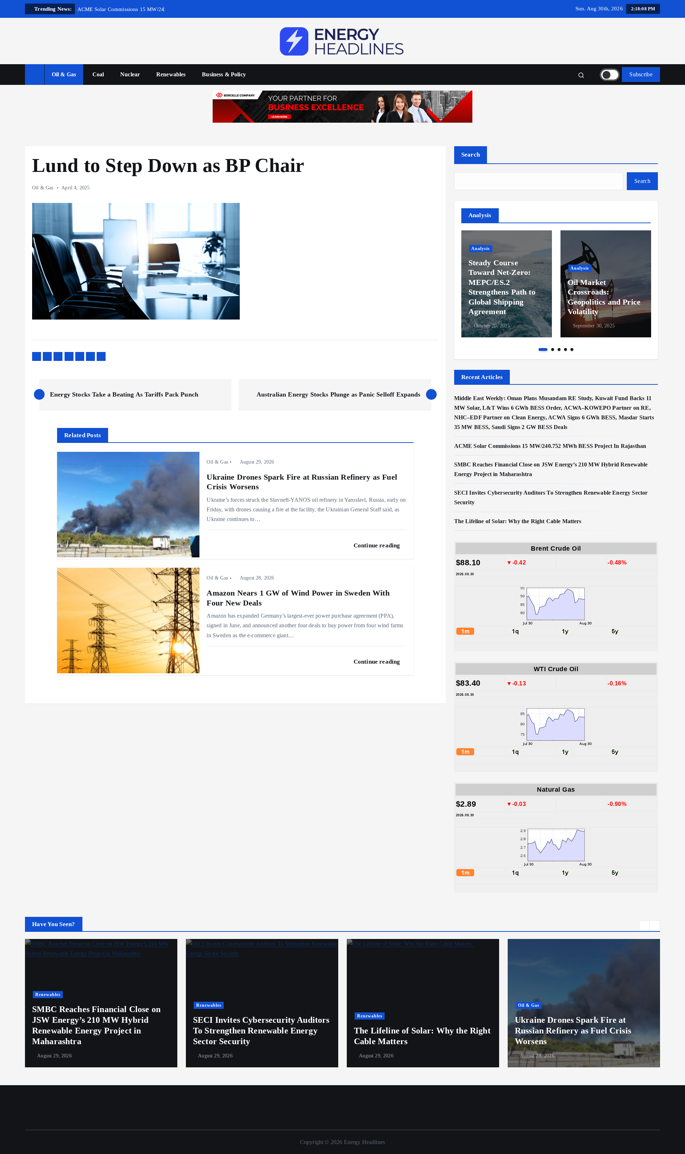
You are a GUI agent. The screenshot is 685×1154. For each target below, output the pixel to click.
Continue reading (378, 545)
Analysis (480, 248)
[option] (506, 283)
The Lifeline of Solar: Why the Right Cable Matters (519, 521)
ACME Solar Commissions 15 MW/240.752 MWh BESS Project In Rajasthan (550, 446)
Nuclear (130, 74)
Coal (98, 74)
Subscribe (641, 74)
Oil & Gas (64, 74)
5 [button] (571, 349)
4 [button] (565, 349)
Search (470, 154)
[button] (644, 925)
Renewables (171, 74)
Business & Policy (224, 74)
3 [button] (559, 349)
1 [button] (543, 349)
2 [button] (552, 349)
